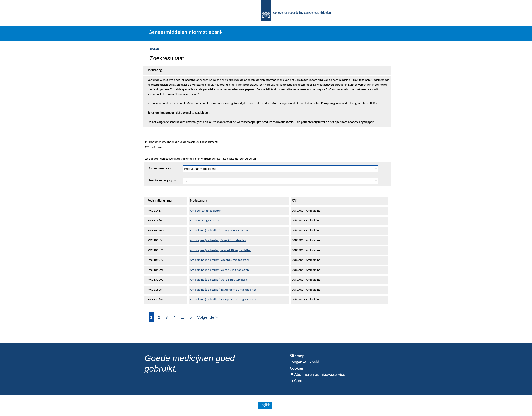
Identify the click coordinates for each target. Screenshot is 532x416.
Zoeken (154, 49)
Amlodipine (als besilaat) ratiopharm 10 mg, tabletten (223, 289)
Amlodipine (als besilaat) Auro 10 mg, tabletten (219, 270)
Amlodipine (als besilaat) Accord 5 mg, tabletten (220, 260)
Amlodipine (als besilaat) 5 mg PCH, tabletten (218, 240)
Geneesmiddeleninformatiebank (186, 32)
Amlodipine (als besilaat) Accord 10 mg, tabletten (220, 250)
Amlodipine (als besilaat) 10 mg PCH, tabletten (219, 230)
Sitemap (297, 356)
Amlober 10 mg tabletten (205, 210)
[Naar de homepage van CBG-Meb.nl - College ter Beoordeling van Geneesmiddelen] (266, 13)
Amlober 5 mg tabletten (205, 220)
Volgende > (207, 317)
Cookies (297, 368)
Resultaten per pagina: (162, 180)
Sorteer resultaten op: (162, 168)
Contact (301, 381)
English (265, 405)
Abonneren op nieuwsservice (319, 375)
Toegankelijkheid (304, 362)
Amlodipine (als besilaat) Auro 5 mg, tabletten (218, 279)
